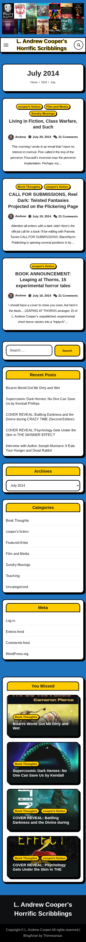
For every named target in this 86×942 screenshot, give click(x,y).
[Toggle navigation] (6, 45)
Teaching (13, 576)
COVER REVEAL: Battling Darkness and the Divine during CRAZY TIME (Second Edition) (41, 822)
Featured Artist (17, 542)
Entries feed (15, 631)
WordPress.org (17, 654)
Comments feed (18, 643)
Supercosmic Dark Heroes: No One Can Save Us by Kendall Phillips (40, 775)
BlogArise (30, 935)
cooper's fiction (29, 106)
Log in (10, 620)
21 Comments (68, 137)
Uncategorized (17, 587)
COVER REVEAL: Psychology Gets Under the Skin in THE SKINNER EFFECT (39, 869)
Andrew (20, 137)
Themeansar (52, 935)
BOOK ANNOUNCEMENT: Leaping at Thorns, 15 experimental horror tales (43, 279)
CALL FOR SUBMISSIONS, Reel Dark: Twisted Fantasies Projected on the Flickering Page (43, 200)
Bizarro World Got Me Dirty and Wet (33, 388)
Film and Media (57, 106)
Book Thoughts (29, 186)
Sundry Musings (43, 113)
